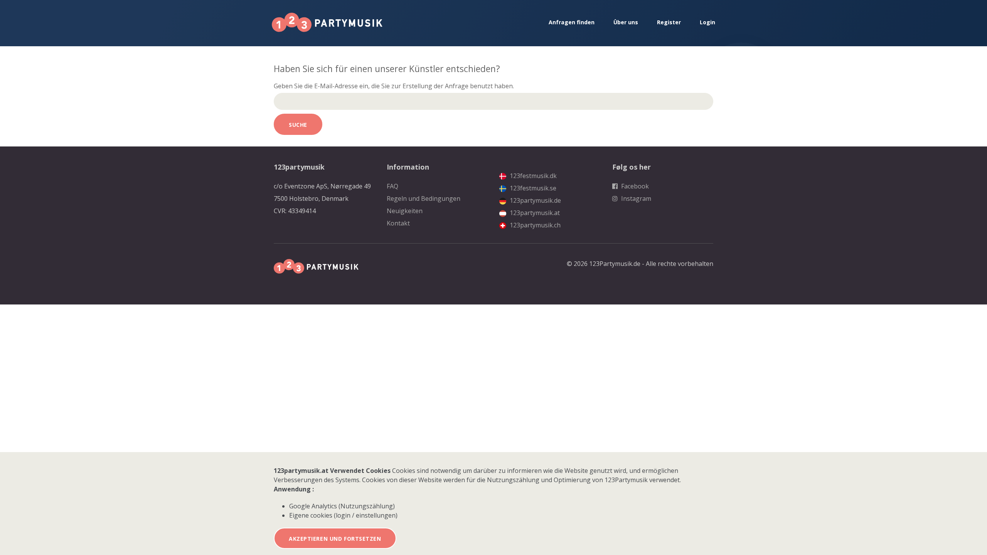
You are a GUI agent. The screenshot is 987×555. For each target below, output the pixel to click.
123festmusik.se (532, 188)
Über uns (625, 22)
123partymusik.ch (534, 225)
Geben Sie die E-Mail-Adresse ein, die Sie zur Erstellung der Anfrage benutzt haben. (394, 86)
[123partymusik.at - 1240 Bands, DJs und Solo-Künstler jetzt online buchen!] (327, 22)
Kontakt (398, 223)
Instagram (635, 198)
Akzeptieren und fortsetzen (335, 538)
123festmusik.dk (532, 176)
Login (707, 22)
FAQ (392, 186)
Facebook (634, 186)
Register (669, 22)
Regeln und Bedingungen (423, 198)
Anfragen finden (572, 22)
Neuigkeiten (405, 211)
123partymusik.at (534, 213)
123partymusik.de (534, 200)
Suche (298, 124)
